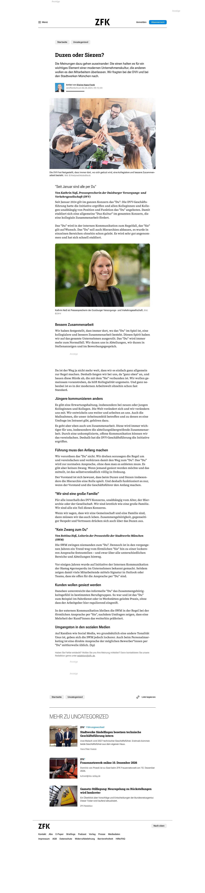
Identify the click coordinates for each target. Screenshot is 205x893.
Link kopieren (148, 697)
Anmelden (141, 22)
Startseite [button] (102, 22)
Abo (157, 22)
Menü (45, 22)
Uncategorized (80, 42)
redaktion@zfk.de (86, 655)
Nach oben (159, 825)
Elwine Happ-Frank (86, 85)
